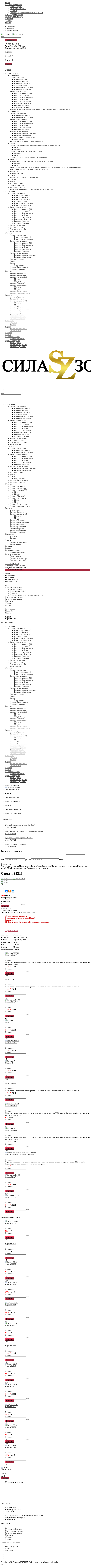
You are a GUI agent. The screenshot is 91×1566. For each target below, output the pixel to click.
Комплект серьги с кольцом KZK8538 (19, 1154)
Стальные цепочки (21, 201)
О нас (7, 3)
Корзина (8, 64)
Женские (17, 281)
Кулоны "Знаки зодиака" (19, 267)
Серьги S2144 (10, 1305)
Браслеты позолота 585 (23, 209)
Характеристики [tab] (11, 931)
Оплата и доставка (12, 1546)
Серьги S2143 (10, 1284)
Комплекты (9, 534)
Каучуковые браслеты (22, 219)
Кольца (12, 261)
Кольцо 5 (8, 1022)
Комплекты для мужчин (19, 225)
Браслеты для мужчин (18, 420)
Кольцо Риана (10, 1083)
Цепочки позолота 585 (22, 195)
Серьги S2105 (10, 1264)
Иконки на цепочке (17, 339)
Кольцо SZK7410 (11, 1177)
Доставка (8, 21)
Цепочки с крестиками (23, 199)
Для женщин (10, 446)
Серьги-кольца (19, 265)
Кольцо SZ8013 (11, 955)
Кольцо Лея (9, 979)
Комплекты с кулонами (18, 345)
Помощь (8, 1548)
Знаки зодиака (15, 231)
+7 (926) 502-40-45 (12, 44)
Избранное (10, 577)
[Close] (2, 1564)
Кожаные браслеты (21, 221)
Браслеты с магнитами (22, 217)
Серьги (12, 476)
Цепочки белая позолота (23, 203)
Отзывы (8, 23)
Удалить (8, 70)
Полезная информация (13, 5)
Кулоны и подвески (17, 269)
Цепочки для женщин (18, 275)
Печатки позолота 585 (18, 229)
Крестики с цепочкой (18, 347)
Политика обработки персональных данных (26, 13)
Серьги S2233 (10, 1447)
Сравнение (10, 575)
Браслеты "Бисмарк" (22, 211)
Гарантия (13, 11)
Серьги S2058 (10, 1223)
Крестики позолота (17, 227)
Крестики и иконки (17, 259)
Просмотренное (12, 579)
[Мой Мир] (13, 891)
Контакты (9, 19)
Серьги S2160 (10, 1366)
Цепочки (8, 484)
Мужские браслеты (17, 297)
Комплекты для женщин (19, 466)
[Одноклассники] (9, 891)
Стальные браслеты (21, 223)
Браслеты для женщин (18, 454)
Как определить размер (14, 15)
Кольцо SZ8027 (11, 1130)
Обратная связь (11, 581)
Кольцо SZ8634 (11, 1106)
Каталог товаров (7, 622)
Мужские (17, 279)
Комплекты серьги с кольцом (25, 255)
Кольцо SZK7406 (11, 1002)
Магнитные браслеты (18, 317)
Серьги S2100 (10, 1244)
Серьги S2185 (10, 1407)
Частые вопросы (16, 7)
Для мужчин (10, 404)
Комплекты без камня (22, 257)
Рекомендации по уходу (14, 17)
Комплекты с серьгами (18, 329)
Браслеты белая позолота (23, 213)
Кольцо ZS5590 (11, 1043)
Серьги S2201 (10, 1325)
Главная (8, 573)
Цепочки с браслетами (22, 205)
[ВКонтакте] (6, 891)
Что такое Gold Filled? (18, 9)
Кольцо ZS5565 (11, 1197)
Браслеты (8, 508)
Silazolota (8, 613)
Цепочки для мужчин (18, 273)
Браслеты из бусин (21, 215)
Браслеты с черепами (18, 313)
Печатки (8, 333)
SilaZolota (9, 611)
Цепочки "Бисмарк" (21, 197)
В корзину (9, 973)
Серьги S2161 (10, 1386)
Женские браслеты (17, 299)
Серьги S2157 (10, 1346)
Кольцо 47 (9, 1063)
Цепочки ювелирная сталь (20, 293)
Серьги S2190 (10, 1427)
